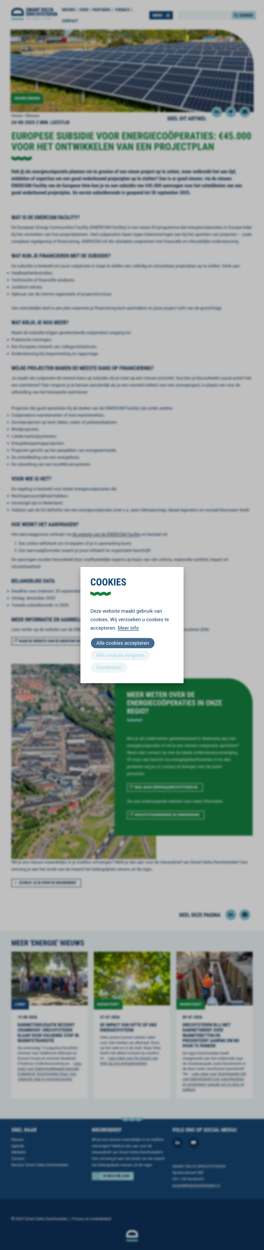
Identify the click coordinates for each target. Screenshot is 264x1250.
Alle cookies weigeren (120, 655)
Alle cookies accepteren (122, 643)
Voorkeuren (109, 667)
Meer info (128, 627)
